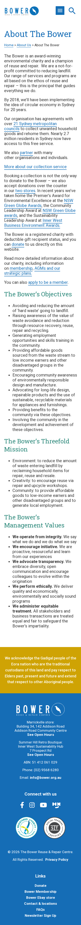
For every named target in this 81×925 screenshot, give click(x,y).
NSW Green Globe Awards (38, 203)
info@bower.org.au (45, 777)
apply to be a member (48, 282)
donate (18, 244)
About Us (24, 45)
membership (21, 268)
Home (9, 45)
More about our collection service (35, 166)
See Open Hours (40, 735)
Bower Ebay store (40, 897)
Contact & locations (40, 903)
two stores (25, 190)
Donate (41, 885)
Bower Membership (40, 891)
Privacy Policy (56, 859)
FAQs (40, 909)
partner (26, 152)
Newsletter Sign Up (40, 915)
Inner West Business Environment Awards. (33, 223)
